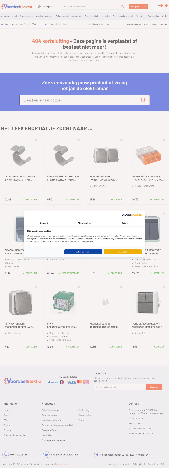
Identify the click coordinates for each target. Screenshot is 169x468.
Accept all (122, 252)
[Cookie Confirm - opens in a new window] (132, 215)
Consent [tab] (44, 223)
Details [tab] (125, 223)
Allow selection (83, 252)
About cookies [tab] (84, 223)
